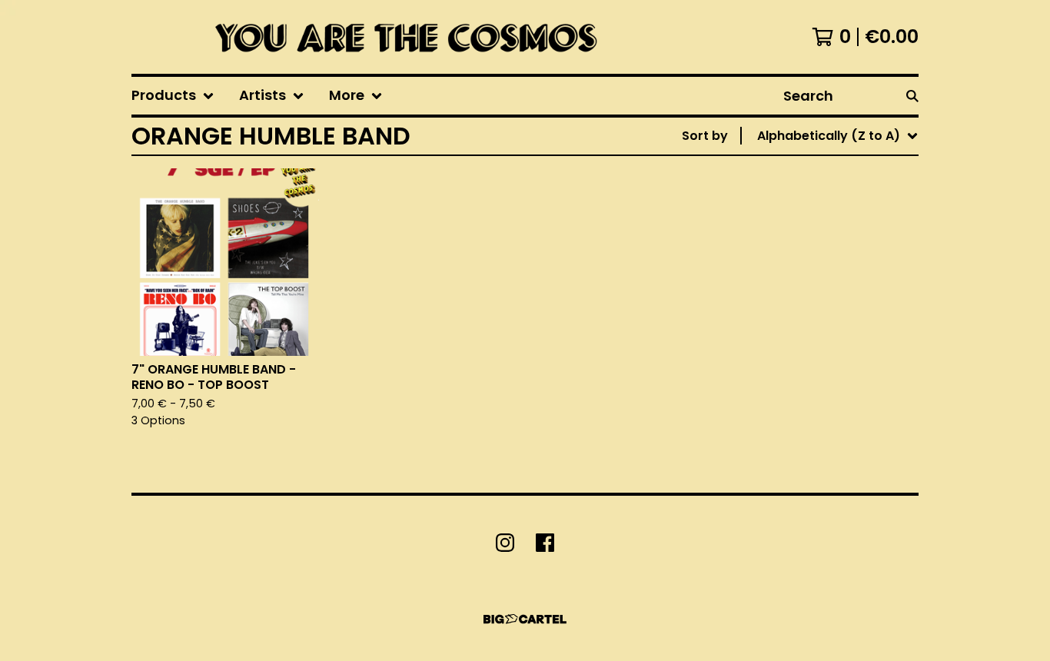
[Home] (401, 36)
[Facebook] (545, 542)
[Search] (912, 96)
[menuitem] (172, 96)
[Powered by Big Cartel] (525, 619)
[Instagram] (505, 542)
